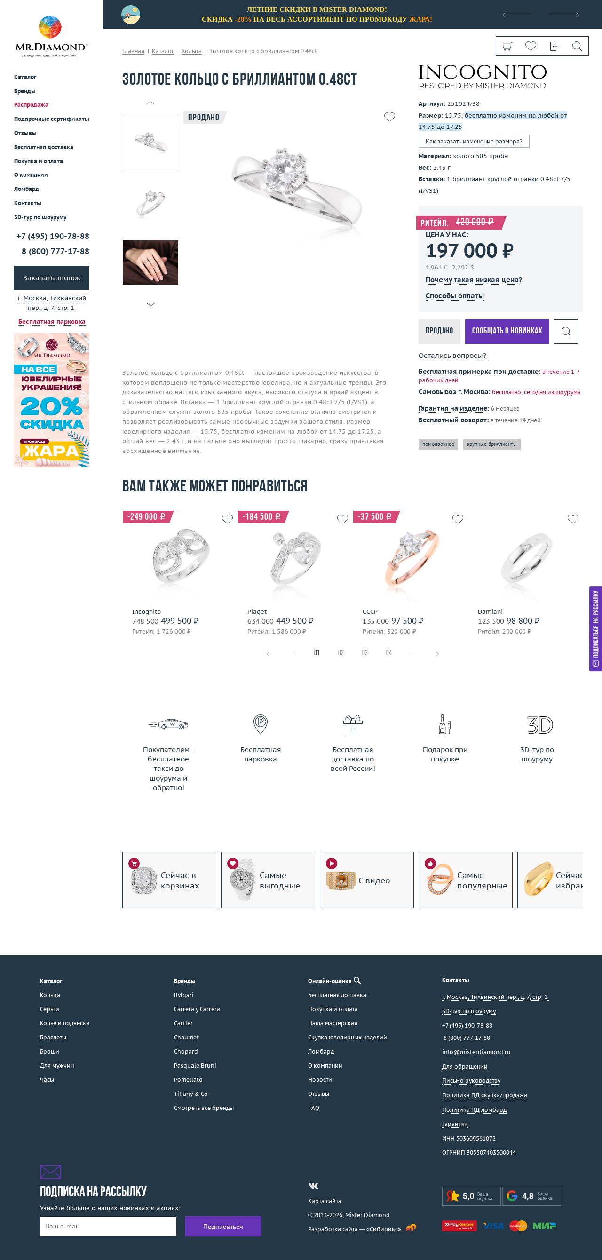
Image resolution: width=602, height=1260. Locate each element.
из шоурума (564, 392)
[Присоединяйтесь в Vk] (313, 1185)
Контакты (27, 202)
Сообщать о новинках (507, 331)
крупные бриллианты (492, 444)
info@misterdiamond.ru (476, 1051)
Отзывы (25, 132)
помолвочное (438, 444)
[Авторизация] (553, 46)
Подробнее (177, 584)
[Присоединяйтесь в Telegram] (330, 1185)
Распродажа (31, 104)
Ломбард (26, 188)
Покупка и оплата (38, 161)
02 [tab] (341, 653)
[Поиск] (576, 46)
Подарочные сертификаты (51, 118)
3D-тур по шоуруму (40, 217)
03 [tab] (365, 653)
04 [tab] (389, 653)
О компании (31, 174)
